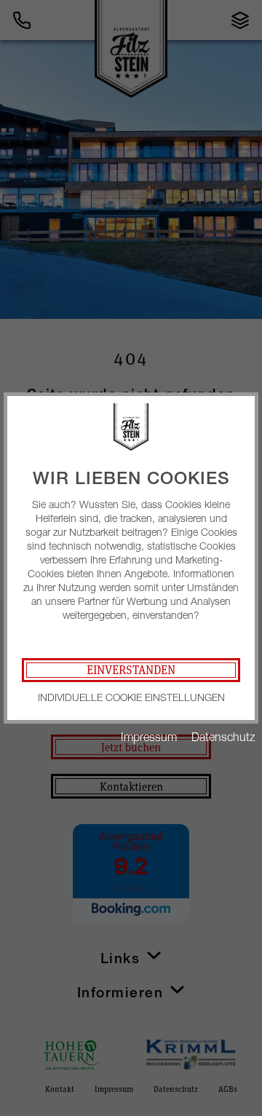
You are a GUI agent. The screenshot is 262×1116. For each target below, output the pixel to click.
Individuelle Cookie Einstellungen (131, 697)
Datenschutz (223, 736)
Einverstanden (131, 670)
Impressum (149, 736)
